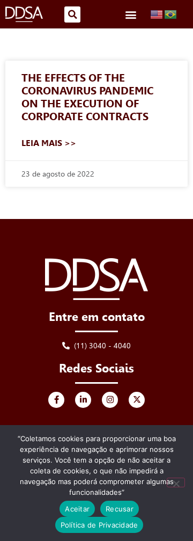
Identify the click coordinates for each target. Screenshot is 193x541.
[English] (157, 14)
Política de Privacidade (99, 525)
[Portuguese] (171, 14)
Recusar (119, 509)
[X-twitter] (137, 400)
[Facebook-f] (56, 400)
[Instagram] (110, 400)
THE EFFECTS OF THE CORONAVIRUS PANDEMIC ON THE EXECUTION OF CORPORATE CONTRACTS (87, 97)
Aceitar (77, 509)
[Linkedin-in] (83, 400)
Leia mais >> (48, 143)
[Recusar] (176, 482)
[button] (72, 14)
